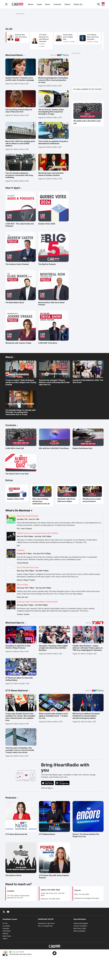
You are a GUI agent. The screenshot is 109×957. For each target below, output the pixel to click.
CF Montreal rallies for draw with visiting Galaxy (19, 679)
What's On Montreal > (18, 510)
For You (5, 923)
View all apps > (56, 788)
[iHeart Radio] (103, 4)
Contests (57, 4)
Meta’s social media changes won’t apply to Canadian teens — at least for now (53, 716)
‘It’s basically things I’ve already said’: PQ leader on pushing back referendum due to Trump (20, 412)
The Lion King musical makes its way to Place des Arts (18, 111)
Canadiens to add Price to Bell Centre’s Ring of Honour (17, 647)
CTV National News (48, 834)
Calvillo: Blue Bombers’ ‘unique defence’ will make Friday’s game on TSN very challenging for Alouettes (88, 648)
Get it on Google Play (45, 926)
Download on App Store (46, 923)
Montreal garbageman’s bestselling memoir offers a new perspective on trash (53, 80)
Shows (31, 4)
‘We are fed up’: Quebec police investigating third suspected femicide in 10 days (51, 112)
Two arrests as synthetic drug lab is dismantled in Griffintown (53, 142)
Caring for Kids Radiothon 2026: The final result (88, 381)
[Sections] (6, 4)
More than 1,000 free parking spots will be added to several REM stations (20, 143)
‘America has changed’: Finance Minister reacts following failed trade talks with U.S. (54, 382)
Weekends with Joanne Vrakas (18, 343)
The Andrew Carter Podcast (17, 264)
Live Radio (6, 926)
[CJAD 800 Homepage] (17, 4)
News (47, 4)
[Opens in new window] (87, 111)
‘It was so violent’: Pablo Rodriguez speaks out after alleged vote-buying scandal (20, 382)
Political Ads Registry (81, 923)
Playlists (5, 933)
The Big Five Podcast (47, 264)
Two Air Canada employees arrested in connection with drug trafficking (19, 175)
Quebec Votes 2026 (47, 224)
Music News (7, 936)
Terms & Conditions (80, 926)
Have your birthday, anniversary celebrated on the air (41, 501)
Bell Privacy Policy (80, 928)
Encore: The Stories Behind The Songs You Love (86, 835)
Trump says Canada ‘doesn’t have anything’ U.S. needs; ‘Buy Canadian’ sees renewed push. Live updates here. (20, 717)
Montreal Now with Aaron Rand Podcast (51, 303)
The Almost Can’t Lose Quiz (17, 474)
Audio (39, 4)
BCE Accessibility (79, 931)
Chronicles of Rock (14, 875)
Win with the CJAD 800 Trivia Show (54, 448)
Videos (67, 4)
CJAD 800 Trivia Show (47, 343)
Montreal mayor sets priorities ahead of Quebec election (51, 174)
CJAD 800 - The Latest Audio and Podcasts (19, 225)
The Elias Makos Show (14, 302)
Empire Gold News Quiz (82, 448)
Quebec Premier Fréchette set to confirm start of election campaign (19, 79)
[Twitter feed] (4, 911)
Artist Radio (7, 931)
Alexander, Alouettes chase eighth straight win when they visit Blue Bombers (53, 648)
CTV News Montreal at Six (16, 834)
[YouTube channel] (8, 911)
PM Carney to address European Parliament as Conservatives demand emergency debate (86, 716)
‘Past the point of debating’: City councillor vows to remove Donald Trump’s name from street (19, 750)
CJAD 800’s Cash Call (14, 448)
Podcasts (6, 928)
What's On (78, 4)
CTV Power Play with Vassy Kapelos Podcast (54, 876)
